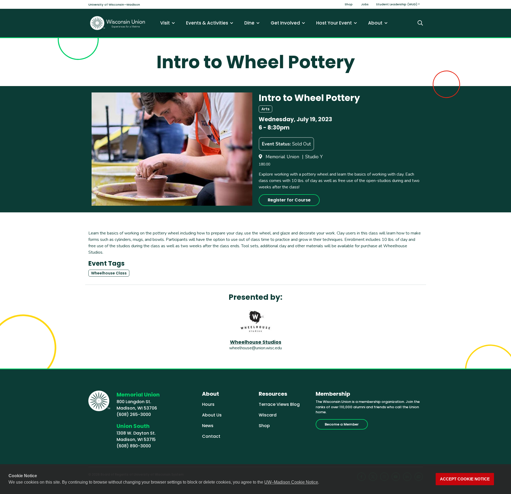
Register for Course (289, 200)
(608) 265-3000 (134, 414)
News (207, 426)
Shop (349, 4)
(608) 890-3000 (134, 446)
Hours (208, 404)
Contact (211, 436)
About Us (212, 415)
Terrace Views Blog (279, 404)
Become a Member (342, 424)
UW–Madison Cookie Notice (291, 482)
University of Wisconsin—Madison (114, 4)
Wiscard (268, 415)
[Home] (117, 23)
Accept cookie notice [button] (465, 479)
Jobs (365, 4)
